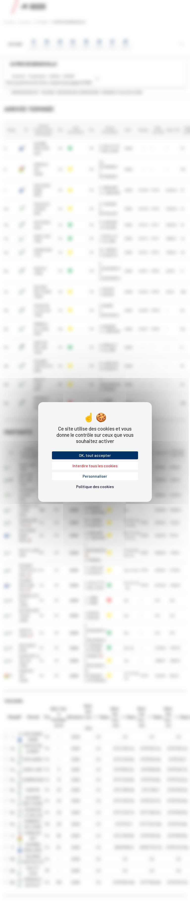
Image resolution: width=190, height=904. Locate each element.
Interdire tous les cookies (95, 465)
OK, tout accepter (95, 455)
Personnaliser (95, 476)
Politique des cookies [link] (95, 486)
